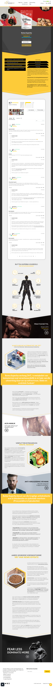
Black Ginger (38, 589)
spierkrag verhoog (23, 537)
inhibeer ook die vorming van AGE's (25, 529)
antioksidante (26, 521)
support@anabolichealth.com (21, 169)
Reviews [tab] (10, 118)
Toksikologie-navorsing (16, 601)
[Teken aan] (48, 3)
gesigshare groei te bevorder (21, 398)
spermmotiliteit (8, 457)
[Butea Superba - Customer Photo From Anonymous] (14, 113)
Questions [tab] (18, 118)
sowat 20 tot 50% (41, 355)
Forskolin (31, 405)
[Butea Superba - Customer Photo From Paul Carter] (14, 110)
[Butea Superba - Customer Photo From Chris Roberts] (10, 113)
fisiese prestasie (45, 361)
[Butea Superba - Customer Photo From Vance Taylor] (18, 113)
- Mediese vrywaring (7, 674)
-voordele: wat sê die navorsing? (15, 59)
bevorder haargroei (23, 527)
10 (33, 256)
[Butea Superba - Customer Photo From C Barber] (10, 110)
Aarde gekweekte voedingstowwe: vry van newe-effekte (15, 69)
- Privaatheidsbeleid (7, 675)
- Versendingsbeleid (7, 677)
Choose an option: (26, 40)
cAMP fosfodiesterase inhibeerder (28, 402)
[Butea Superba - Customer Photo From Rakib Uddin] (22, 110)
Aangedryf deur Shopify (46, 683)
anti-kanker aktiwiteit (32, 532)
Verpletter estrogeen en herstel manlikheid (14, 65)
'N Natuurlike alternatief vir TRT (12, 62)
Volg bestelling (32, 2)
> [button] (35, 256)
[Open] (2, 684)
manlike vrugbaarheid (31, 361)
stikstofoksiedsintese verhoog (18, 539)
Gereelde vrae (25, 4)
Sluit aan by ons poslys (31, 668)
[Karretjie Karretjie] (50, 3)
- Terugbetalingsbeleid (7, 679)
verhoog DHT (21, 391)
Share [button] (11, 133)
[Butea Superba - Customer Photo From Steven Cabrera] (22, 113)
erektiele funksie (29, 394)
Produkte (26, 2)
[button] (42, 3)
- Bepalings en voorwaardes (8, 672)
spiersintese (38, 361)
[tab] (38, 59)
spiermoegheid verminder (33, 537)
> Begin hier (20, 2)
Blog (30, 4)
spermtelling (10, 456)
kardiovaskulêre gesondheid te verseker (20, 540)
